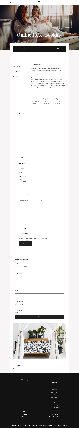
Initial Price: (19, 304)
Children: (18, 296)
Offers (54, 394)
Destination (54, 385)
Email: (17, 263)
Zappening (54, 399)
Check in (17, 270)
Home (54, 380)
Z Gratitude (54, 397)
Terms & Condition (54, 407)
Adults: (17, 290)
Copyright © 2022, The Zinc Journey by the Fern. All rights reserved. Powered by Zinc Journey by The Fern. (39, 425)
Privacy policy (54, 405)
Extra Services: (20, 301)
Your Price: (18, 310)
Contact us (54, 402)
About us (54, 382)
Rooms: (17, 285)
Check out (18, 278)
